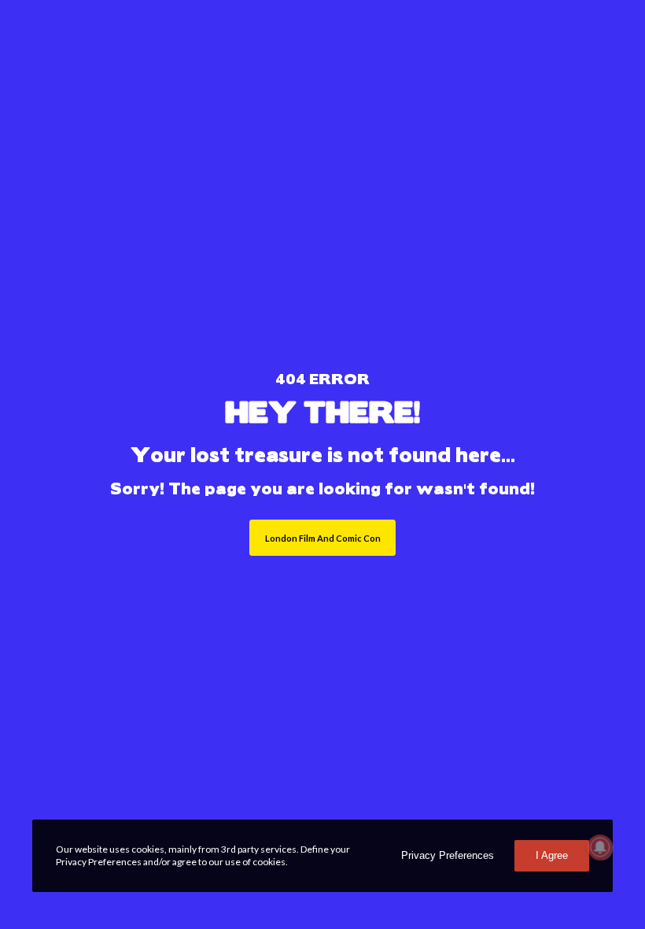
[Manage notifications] (600, 847)
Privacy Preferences (447, 855)
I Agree (552, 855)
